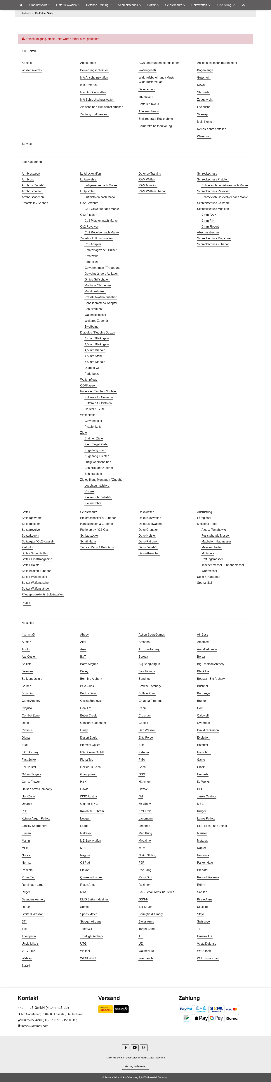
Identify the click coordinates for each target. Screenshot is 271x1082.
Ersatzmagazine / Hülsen (101, 250)
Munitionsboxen (95, 291)
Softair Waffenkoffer (34, 576)
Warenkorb (204, 136)
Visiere (89, 491)
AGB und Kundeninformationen (159, 62)
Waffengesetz (147, 70)
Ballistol (27, 664)
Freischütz (204, 752)
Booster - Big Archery (211, 678)
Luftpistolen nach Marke (100, 197)
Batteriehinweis (149, 104)
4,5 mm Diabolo (95, 350)
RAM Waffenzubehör (152, 191)
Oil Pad (85, 862)
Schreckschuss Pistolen (212, 179)
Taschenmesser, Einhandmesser (222, 565)
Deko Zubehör (148, 547)
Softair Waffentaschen (36, 582)
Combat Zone (31, 715)
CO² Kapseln (88, 385)
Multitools (207, 553)
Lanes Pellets (206, 818)
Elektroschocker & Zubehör (98, 517)
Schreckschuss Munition (213, 208)
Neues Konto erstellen (211, 129)
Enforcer (202, 744)
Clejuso (27, 708)
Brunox (201, 700)
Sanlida (202, 892)
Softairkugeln (30, 535)
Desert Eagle (88, 737)
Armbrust (28, 179)
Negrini (85, 855)
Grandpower (88, 774)
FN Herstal (29, 767)
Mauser (202, 833)
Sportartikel (204, 582)
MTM (142, 847)
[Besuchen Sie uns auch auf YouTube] (134, 1047)
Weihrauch (146, 958)
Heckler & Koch (90, 767)
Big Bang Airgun (149, 664)
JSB (24, 811)
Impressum (146, 96)
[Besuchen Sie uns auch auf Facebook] (125, 1047)
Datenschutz (147, 89)
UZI (141, 943)
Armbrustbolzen (32, 191)
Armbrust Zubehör (33, 185)
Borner (26, 686)
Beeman (27, 671)
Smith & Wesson (33, 914)
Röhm (201, 884)
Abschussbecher (208, 232)
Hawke (143, 789)
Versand (160, 1057)
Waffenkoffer (88, 414)
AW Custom (29, 656)
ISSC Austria (88, 796)
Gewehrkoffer (93, 420)
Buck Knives (88, 693)
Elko (142, 744)
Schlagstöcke (89, 535)
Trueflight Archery (91, 936)
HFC (200, 789)
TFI (199, 928)
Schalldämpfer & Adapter (101, 303)
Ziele (83, 432)
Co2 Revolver (89, 226)
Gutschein (203, 77)
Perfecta (27, 870)
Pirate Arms (204, 899)
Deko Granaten (149, 529)
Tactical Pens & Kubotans (97, 547)
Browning (28, 693)
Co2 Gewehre (89, 203)
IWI (141, 796)
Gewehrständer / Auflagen (102, 273)
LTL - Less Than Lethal (212, 825)
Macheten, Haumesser (216, 541)
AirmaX (27, 641)
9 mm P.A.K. (209, 214)
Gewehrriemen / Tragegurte (102, 267)
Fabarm (144, 752)
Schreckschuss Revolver (213, 191)
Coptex (143, 722)
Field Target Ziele (96, 444)
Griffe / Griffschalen (97, 279)
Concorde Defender (93, 722)
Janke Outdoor (206, 796)
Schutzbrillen (93, 309)
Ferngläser (204, 517)
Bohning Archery (91, 678)
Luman (26, 833)
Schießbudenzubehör (99, 467)
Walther (85, 950)
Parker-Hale (205, 862)
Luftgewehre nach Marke (101, 185)
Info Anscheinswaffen (94, 77)
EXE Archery (30, 752)
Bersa (201, 656)
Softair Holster (31, 565)
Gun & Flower (31, 781)
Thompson (29, 936)
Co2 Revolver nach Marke (102, 232)
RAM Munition (148, 185)
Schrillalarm (88, 541)
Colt (199, 708)
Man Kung (145, 833)
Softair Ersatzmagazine (37, 559)
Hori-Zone (28, 796)
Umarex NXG (89, 803)
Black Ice (203, 671)
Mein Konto (204, 121)
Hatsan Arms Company (37, 789)
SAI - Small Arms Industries (156, 892)
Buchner (202, 686)
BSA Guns (87, 686)
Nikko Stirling (147, 855)
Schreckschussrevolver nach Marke (224, 197)
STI (24, 921)
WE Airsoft (204, 950)
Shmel (84, 906)
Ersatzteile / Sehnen (35, 203)
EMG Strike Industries (94, 899)
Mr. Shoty (145, 803)
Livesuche (204, 107)
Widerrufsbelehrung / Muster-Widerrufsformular (157, 80)
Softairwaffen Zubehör (36, 570)
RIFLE (26, 906)
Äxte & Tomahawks (214, 529)
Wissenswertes (32, 70)
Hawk (84, 789)
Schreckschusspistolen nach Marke (224, 185)
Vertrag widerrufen (135, 1066)
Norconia (203, 855)
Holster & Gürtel (95, 409)
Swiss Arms (146, 921)
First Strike (29, 759)
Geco (142, 767)
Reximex (144, 884)
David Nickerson (208, 730)
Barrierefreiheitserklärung (155, 126)
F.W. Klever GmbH (92, 752)
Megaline (145, 840)
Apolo (25, 649)
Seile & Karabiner (208, 576)
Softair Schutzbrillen (35, 553)
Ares (83, 649)
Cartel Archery (31, 700)
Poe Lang (145, 870)
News (201, 84)
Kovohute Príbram (92, 811)
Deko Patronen (148, 541)
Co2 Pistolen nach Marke (101, 220)
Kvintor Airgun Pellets (36, 818)
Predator (202, 870)
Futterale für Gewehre (99, 397)
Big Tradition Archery (210, 664)
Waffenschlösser (95, 314)
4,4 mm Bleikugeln (97, 338)
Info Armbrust (88, 84)
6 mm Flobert (210, 226)
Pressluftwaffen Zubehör (101, 297)
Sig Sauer (145, 906)
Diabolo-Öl (92, 367)
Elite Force (146, 737)
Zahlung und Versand (94, 114)
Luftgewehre (88, 179)
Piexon (84, 870)
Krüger (201, 811)
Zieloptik (27, 547)
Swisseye (203, 921)
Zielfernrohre (93, 503)
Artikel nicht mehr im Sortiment (217, 62)
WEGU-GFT (88, 958)
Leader (84, 825)
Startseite (203, 92)
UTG (83, 943)
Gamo (201, 759)
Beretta (143, 656)
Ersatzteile (91, 256)
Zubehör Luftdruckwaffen (96, 238)
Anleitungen (88, 62)
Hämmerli (145, 781)
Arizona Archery (149, 649)
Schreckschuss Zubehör (213, 244)
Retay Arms (87, 884)
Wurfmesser (209, 570)
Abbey (84, 634)
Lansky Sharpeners (34, 825)
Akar (83, 641)
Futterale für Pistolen (98, 403)
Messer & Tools (207, 523)
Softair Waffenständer (36, 588)
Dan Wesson (147, 730)
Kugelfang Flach (95, 450)
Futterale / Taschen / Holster (98, 391)
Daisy (84, 730)
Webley (27, 958)
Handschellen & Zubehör (96, 523)
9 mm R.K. (208, 220)
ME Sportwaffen (90, 840)
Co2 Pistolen (88, 214)
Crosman (145, 715)
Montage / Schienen (98, 285)
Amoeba (144, 641)
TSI (141, 936)
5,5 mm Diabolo (95, 361)
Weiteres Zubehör (96, 320)
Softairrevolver (31, 529)
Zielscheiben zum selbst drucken (101, 107)
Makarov (85, 833)
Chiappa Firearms (150, 700)
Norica (26, 855)
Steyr (200, 914)
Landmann (146, 818)
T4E (24, 928)
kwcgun (85, 818)
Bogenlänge (205, 70)
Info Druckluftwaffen (93, 92)
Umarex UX (204, 936)
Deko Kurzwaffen (150, 517)
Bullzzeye (203, 693)
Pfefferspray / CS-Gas (94, 529)
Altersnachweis (149, 111)
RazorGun (145, 877)
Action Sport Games (152, 634)
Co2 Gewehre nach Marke (102, 208)
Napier (201, 847)
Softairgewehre (32, 517)
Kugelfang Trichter (97, 456)
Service (27, 143)
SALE (27, 603)
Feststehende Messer (215, 535)
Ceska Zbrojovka (91, 700)
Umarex (27, 803)
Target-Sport (147, 928)
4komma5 (28, 634)
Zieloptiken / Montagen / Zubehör (101, 479)
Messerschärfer (211, 547)
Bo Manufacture (32, 678)
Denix (25, 722)
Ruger (26, 892)
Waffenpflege (88, 379)
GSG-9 (143, 899)
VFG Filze (28, 950)
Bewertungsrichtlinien (94, 70)
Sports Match (88, 914)
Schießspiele (93, 473)
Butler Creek (88, 715)
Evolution (203, 737)
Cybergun (203, 722)
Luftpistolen (87, 191)
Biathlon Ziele (94, 438)
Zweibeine (91, 326)
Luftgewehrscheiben (98, 462)
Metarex (202, 840)
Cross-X (27, 730)
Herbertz (202, 774)
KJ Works (203, 781)
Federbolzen (93, 373)
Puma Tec (28, 877)
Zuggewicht (204, 99)
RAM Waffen (147, 179)
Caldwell (203, 715)
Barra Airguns (89, 664)
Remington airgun (33, 884)
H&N (83, 781)
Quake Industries (91, 877)
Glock (201, 767)
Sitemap (202, 114)
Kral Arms (145, 811)
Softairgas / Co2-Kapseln (38, 541)
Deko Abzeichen (149, 553)
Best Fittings (147, 671)
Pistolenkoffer (94, 426)
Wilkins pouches (208, 958)
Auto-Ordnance (207, 649)
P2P (141, 862)
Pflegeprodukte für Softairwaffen (43, 594)
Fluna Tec (86, 759)
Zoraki (26, 965)
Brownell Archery (150, 686)
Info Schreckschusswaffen (97, 99)
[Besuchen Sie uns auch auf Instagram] (144, 1047)
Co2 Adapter (93, 244)
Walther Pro (146, 950)
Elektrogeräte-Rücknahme (156, 118)
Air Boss (202, 634)
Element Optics (90, 744)
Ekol (25, 744)
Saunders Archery (33, 899)
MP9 (83, 847)
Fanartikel (91, 261)
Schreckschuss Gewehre (213, 203)
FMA (142, 759)
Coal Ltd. (86, 708)
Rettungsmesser (212, 559)
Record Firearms (208, 877)
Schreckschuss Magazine (214, 238)
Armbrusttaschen (33, 197)
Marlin (26, 840)
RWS (83, 892)
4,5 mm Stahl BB (96, 356)
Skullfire (202, 906)
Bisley (84, 671)
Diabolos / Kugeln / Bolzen (97, 332)
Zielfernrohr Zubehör (98, 497)
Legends (144, 825)
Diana (26, 737)
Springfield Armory (151, 914)
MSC (200, 803)
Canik (142, 708)
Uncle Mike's (30, 943)
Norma (26, 862)
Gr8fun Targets (31, 774)
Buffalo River (147, 693)
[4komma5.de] (20, 5)
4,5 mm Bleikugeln (97, 344)
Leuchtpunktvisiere (97, 485)
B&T (83, 656)
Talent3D (86, 928)
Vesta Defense (206, 943)
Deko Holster (147, 535)
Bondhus (144, 678)
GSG (142, 774)
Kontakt (27, 62)
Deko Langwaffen (150, 523)
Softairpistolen (31, 523)
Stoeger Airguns (90, 921)
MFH (25, 847)
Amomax (203, 641)
